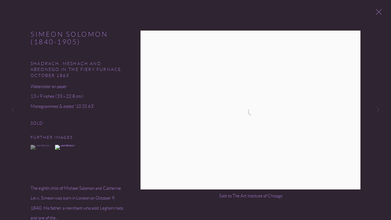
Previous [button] (13, 110)
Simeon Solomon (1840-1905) (69, 38)
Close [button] (377, 13)
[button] (42, 147)
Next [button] (378, 110)
